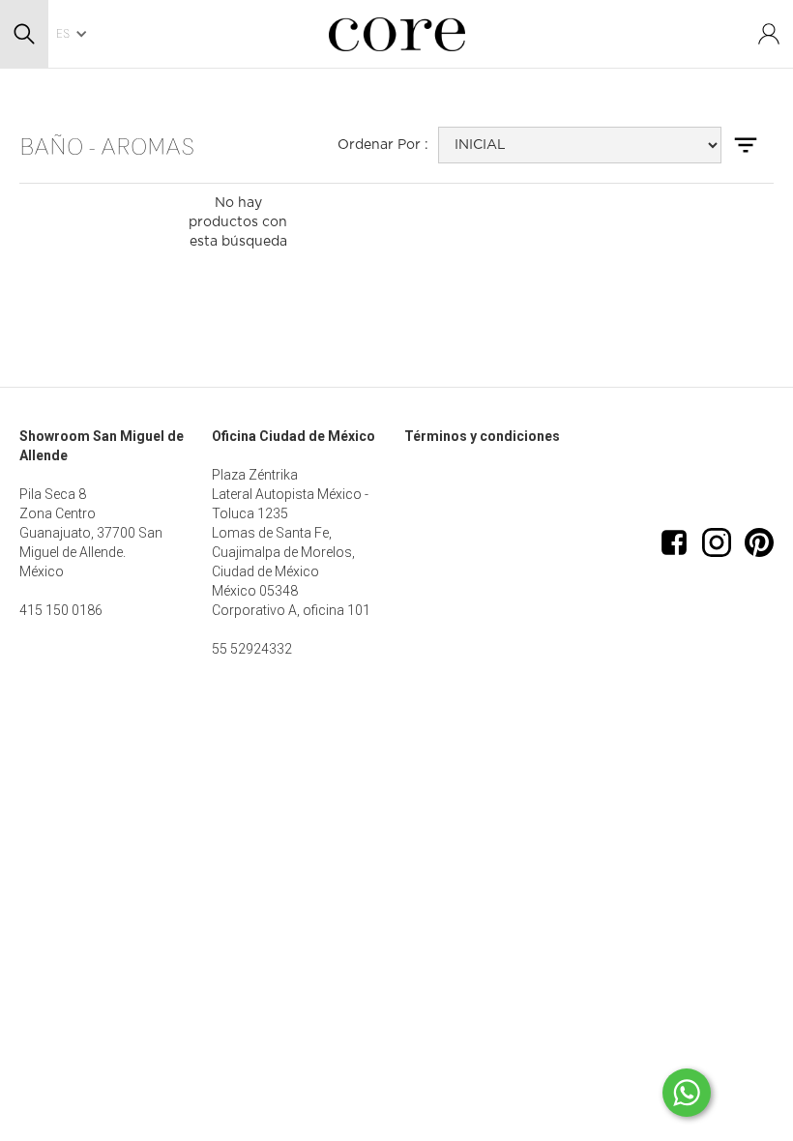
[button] (77, 34)
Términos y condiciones (482, 436)
